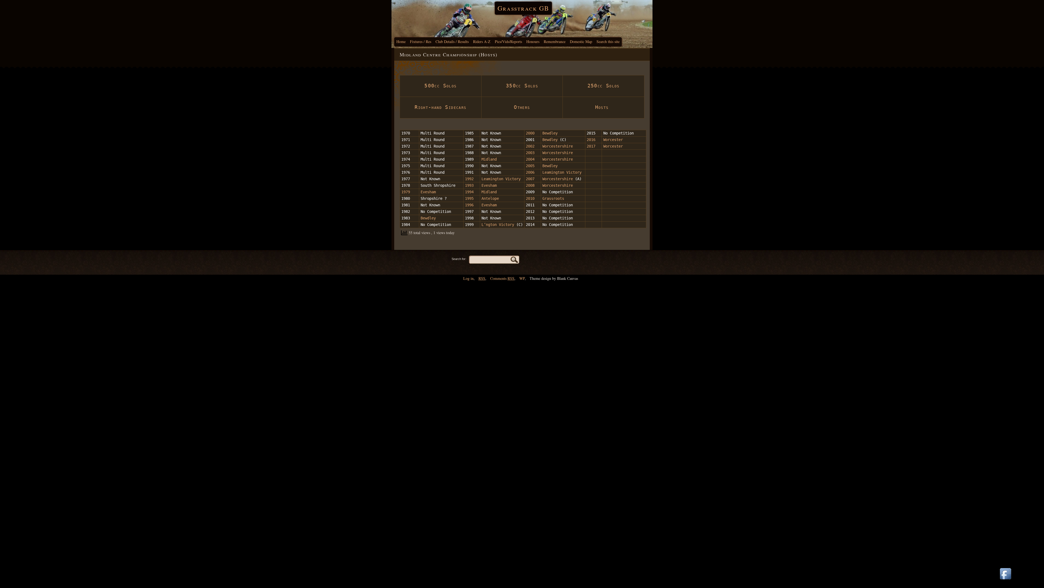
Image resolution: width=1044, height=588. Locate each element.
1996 (469, 205)
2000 (530, 133)
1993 (469, 185)
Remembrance (555, 41)
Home (401, 41)
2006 (530, 172)
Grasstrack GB (523, 8)
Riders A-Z (481, 41)
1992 (469, 179)
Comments (502, 278)
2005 (530, 166)
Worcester (613, 139)
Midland (489, 159)
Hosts (603, 107)
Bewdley (550, 133)
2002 (530, 146)
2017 (592, 146)
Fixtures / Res (420, 41)
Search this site (608, 41)
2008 (530, 185)
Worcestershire (557, 146)
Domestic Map (581, 41)
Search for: (459, 259)
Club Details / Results (452, 41)
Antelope (490, 198)
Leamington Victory (562, 172)
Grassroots (553, 198)
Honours (532, 41)
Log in (468, 278)
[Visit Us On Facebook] (1005, 579)
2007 (530, 179)
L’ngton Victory (497, 224)
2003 (530, 153)
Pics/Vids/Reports (508, 41)
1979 (405, 192)
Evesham (489, 185)
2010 (530, 198)
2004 (530, 159)
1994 (469, 192)
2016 (591, 139)
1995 (469, 198)
